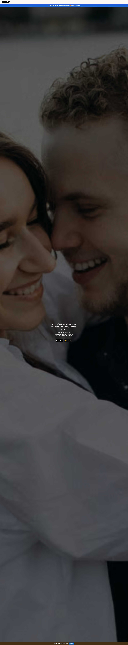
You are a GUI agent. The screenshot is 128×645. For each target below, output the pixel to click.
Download (71, 643)
